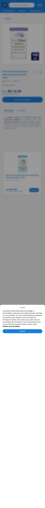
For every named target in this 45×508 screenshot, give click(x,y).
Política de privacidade (11, 326)
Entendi (22, 331)
